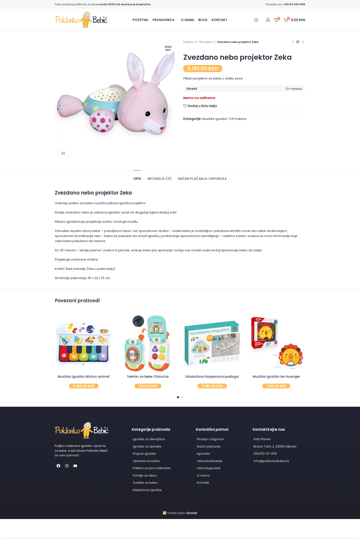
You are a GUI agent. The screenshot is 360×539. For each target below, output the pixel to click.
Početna (188, 42)
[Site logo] (81, 19)
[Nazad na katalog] (297, 42)
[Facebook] (58, 466)
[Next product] (302, 42)
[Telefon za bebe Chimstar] (148, 344)
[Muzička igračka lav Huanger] (276, 344)
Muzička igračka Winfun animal (83, 376)
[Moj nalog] (268, 20)
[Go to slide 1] (178, 397)
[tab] (137, 176)
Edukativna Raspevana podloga (212, 376)
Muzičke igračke (214, 119)
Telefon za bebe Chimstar (148, 376)
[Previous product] (292, 42)
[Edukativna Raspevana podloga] (212, 344)
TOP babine (205, 42)
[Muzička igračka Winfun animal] (84, 344)
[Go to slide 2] (182, 397)
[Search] (256, 20)
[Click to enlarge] (63, 153)
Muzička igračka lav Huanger (276, 376)
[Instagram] (67, 466)
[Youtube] (75, 466)
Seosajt (191, 513)
